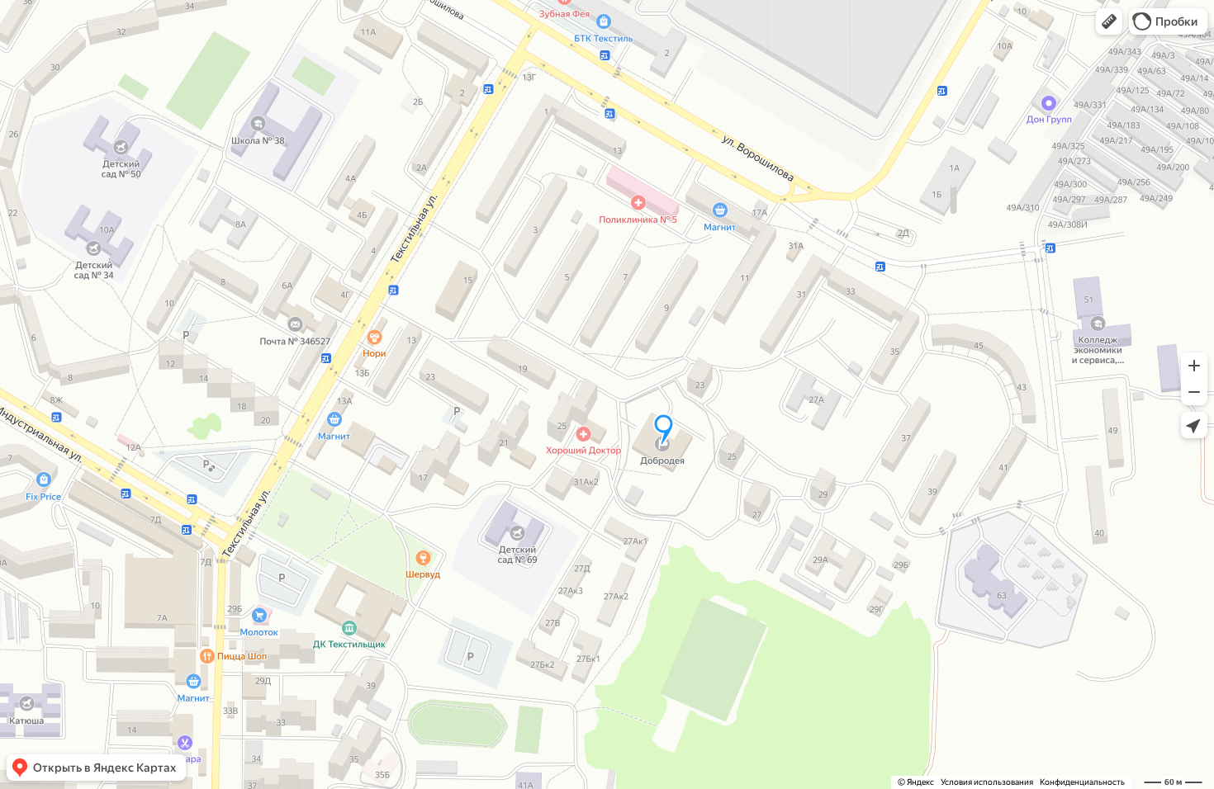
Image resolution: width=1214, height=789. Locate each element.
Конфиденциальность (1082, 782)
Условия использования (987, 782)
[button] (1109, 21)
